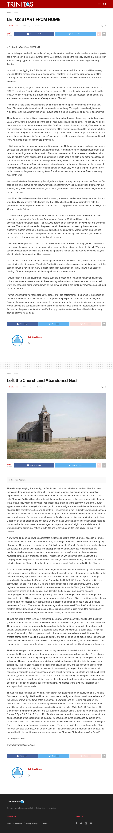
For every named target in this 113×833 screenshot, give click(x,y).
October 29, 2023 (28, 387)
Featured (15, 13)
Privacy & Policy (31, 823)
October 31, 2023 (28, 26)
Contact (44, 823)
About (9, 823)
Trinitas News (14, 26)
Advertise (18, 823)
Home (9, 13)
